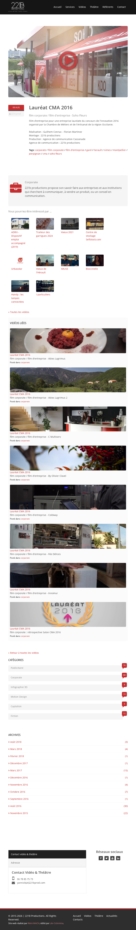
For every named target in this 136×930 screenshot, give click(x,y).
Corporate (67, 677)
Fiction (67, 715)
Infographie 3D (67, 686)
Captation (67, 706)
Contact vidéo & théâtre (24, 854)
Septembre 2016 (19, 798)
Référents (107, 6)
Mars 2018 (16, 749)
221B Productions (34, 915)
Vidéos (82, 6)
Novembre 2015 (19, 813)
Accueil (58, 6)
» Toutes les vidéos (18, 312)
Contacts (78, 919)
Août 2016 (15, 806)
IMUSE (64, 268)
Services (70, 6)
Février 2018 (17, 756)
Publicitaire (67, 667)
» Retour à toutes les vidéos (23, 652)
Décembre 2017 (19, 763)
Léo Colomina (56, 923)
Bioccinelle (92, 268)
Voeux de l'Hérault (41, 270)
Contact (121, 6)
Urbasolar (16, 268)
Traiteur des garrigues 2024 (44, 234)
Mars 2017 (16, 770)
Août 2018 (15, 741)
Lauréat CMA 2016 (20, 354)
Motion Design (67, 696)
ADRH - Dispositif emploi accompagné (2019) (18, 239)
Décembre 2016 (19, 777)
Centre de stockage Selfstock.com (93, 236)
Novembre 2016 (19, 784)
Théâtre (94, 6)
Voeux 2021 (67, 232)
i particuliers (43, 294)
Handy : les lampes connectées (17, 298)
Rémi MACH (33, 923)
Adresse (15, 862)
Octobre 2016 (17, 791)
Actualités (111, 915)
